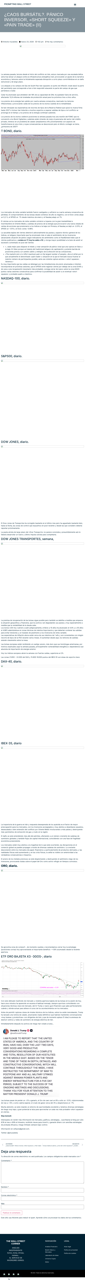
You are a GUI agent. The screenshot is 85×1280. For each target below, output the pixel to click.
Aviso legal (67, 1246)
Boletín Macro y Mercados (50, 1251)
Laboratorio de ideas (51, 1255)
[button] (75, 4)
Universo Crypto (50, 1258)
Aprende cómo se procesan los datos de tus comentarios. (58, 1218)
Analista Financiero (51, 1246)
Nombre (5, 1187)
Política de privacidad (71, 1250)
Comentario (6, 1160)
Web (2, 1203)
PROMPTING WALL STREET (17, 4)
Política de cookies (70, 1253)
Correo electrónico (9, 1195)
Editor (47, 1262)
